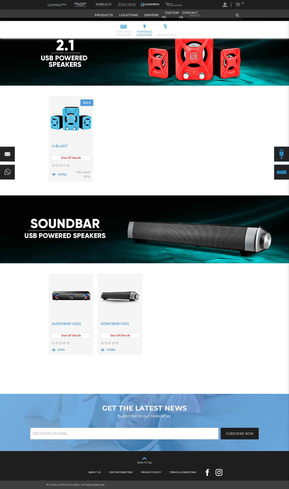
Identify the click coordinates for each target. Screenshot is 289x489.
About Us (94, 472)
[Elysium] (126, 4)
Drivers (151, 15)
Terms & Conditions (182, 472)
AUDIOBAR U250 (66, 324)
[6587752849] (7, 172)
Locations (128, 15)
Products (104, 15)
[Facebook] (207, 472)
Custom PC (170, 15)
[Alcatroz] (173, 4)
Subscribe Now (240, 434)
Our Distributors (121, 472)
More (60, 187)
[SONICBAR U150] (120, 296)
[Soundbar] (281, 172)
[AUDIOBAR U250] (71, 296)
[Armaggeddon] (80, 4)
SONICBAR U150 (115, 324)
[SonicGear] (103, 4)
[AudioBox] (150, 4)
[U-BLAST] (71, 118)
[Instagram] (219, 472)
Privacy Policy (151, 472)
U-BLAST (60, 146)
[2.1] (281, 154)
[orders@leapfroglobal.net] (7, 154)
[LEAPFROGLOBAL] (57, 4)
